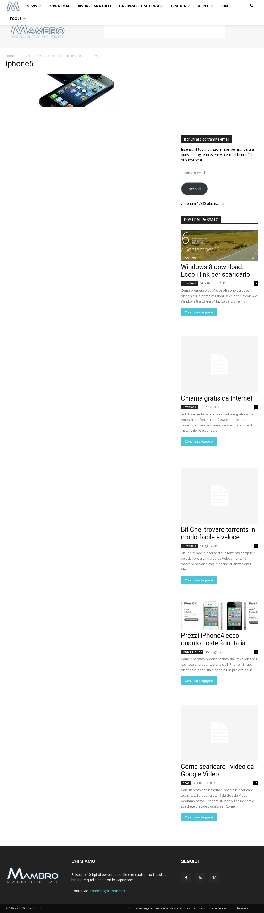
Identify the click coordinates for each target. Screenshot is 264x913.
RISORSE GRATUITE (95, 6)
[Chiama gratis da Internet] (219, 364)
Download (189, 283)
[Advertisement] (164, 30)
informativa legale (139, 908)
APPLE (203, 6)
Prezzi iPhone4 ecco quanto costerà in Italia (213, 639)
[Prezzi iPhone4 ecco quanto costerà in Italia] (219, 614)
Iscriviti (194, 189)
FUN (224, 6)
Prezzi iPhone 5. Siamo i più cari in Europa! (50, 56)
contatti (199, 908)
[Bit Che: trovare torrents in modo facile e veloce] (219, 496)
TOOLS (15, 18)
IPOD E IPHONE (192, 652)
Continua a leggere (199, 312)
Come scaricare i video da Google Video (217, 770)
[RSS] (200, 878)
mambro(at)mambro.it (109, 890)
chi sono (242, 908)
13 (255, 783)
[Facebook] (186, 878)
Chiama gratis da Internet (216, 398)
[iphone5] (74, 105)
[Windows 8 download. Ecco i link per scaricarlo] (219, 245)
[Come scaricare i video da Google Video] (219, 733)
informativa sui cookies (173, 908)
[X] (214, 878)
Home (10, 56)
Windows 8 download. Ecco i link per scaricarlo (215, 270)
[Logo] (13, 6)
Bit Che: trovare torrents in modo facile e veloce (218, 533)
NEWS (32, 6)
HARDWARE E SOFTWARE (141, 6)
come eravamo (220, 908)
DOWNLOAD (60, 6)
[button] (252, 6)
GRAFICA (178, 6)
